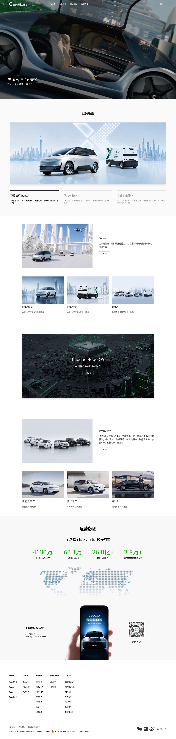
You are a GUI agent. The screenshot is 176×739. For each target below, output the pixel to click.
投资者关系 (69, 712)
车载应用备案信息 (34, 727)
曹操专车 (39, 697)
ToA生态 (26, 692)
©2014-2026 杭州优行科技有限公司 (21, 731)
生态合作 (68, 697)
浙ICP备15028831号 (43, 731)
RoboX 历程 (13, 697)
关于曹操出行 (69, 682)
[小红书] (146, 729)
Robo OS (26, 682)
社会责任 (68, 707)
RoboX (42, 4)
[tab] (34, 197)
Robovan (12, 692)
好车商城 (39, 712)
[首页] (18, 4)
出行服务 (62, 4)
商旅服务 (73, 4)
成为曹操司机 (69, 687)
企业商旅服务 (54, 676)
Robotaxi (12, 687)
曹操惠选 (39, 682)
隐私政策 (21, 727)
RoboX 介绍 (13, 682)
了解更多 (104, 253)
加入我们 (68, 692)
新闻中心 (68, 702)
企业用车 (53, 682)
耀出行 (38, 707)
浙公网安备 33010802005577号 (66, 731)
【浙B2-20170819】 (85, 731)
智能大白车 (40, 692)
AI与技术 (52, 4)
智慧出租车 (40, 687)
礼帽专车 (39, 702)
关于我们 (84, 4)
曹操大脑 (26, 687)
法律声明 (12, 727)
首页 (33, 4)
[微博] (151, 729)
